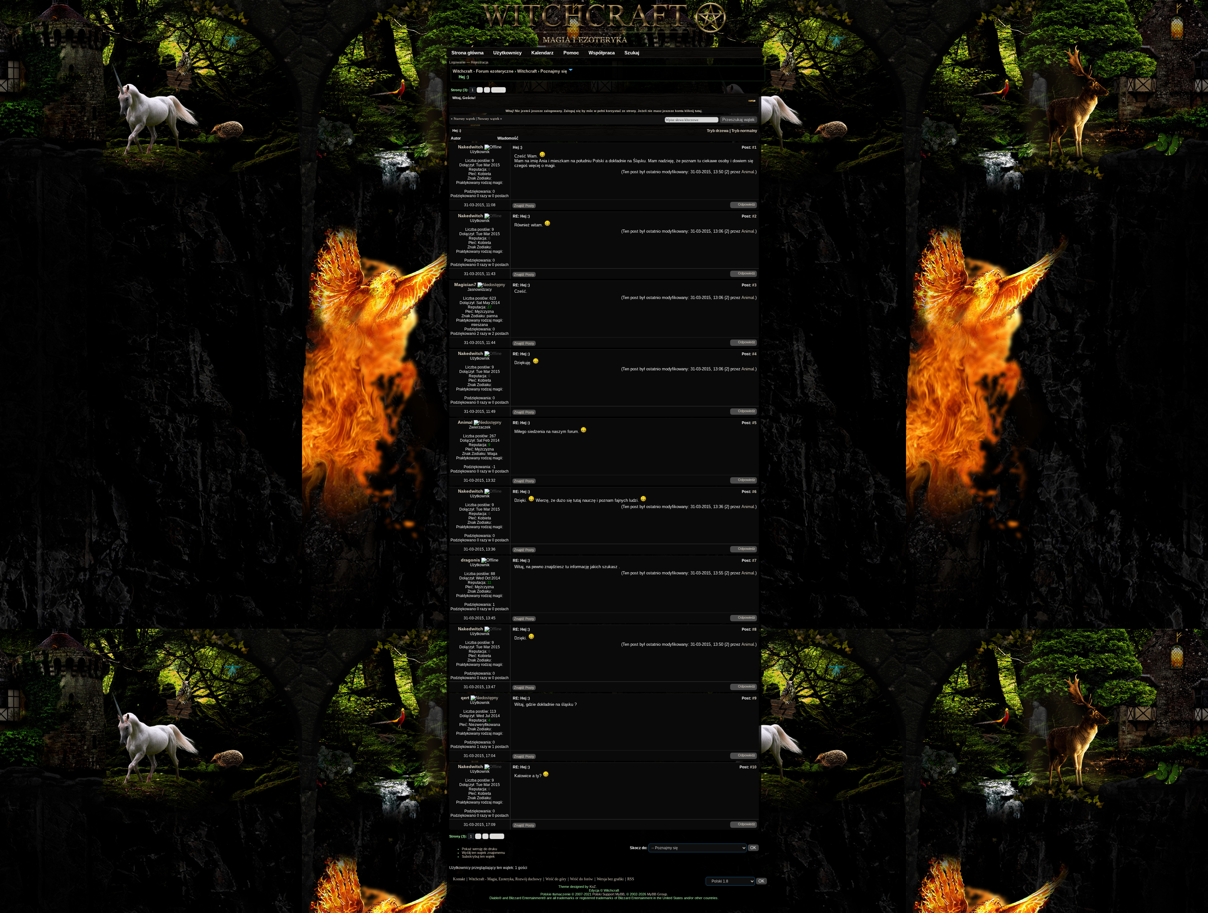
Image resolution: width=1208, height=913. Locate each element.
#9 (754, 698)
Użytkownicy (507, 52)
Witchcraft (527, 71)
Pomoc (571, 52)
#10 (753, 767)
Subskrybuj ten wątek (478, 856)
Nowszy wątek (488, 118)
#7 (754, 560)
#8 (754, 629)
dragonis (470, 559)
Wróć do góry (555, 879)
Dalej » (498, 90)
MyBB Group (657, 894)
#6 (754, 492)
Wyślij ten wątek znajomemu (483, 853)
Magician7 (465, 284)
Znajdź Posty (524, 206)
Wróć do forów (581, 879)
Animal (747, 171)
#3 (754, 285)
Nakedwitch (470, 146)
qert (465, 697)
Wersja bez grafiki (610, 879)
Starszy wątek (464, 118)
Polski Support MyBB (608, 894)
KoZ (593, 886)
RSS (630, 879)
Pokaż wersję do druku (479, 849)
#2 (754, 216)
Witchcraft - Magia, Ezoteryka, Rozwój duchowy (505, 879)
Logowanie (457, 62)
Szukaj (631, 52)
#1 (754, 147)
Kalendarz (542, 52)
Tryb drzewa (718, 131)
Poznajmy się (553, 71)
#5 (754, 423)
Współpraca (602, 52)
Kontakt (459, 879)
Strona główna (467, 52)
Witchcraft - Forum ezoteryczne (483, 71)
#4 (754, 354)
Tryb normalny (744, 131)
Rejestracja (479, 62)
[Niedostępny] (491, 284)
